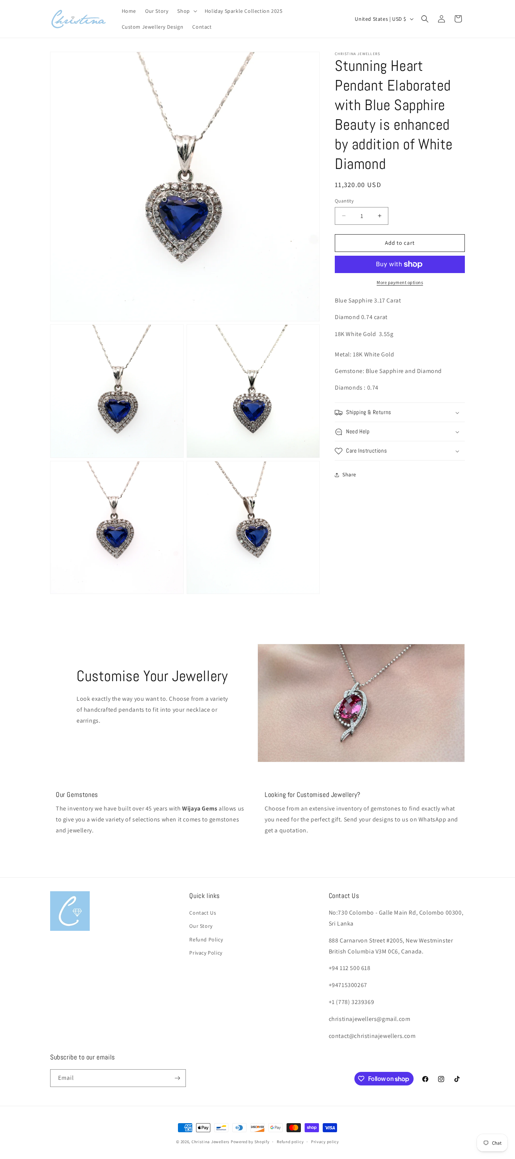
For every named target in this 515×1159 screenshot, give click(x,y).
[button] (186, 11)
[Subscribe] (177, 1078)
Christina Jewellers (211, 1141)
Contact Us (202, 912)
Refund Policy (206, 939)
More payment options (400, 282)
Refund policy (290, 1141)
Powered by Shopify (250, 1141)
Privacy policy (325, 1141)
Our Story (200, 926)
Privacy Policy (205, 952)
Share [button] (349, 474)
